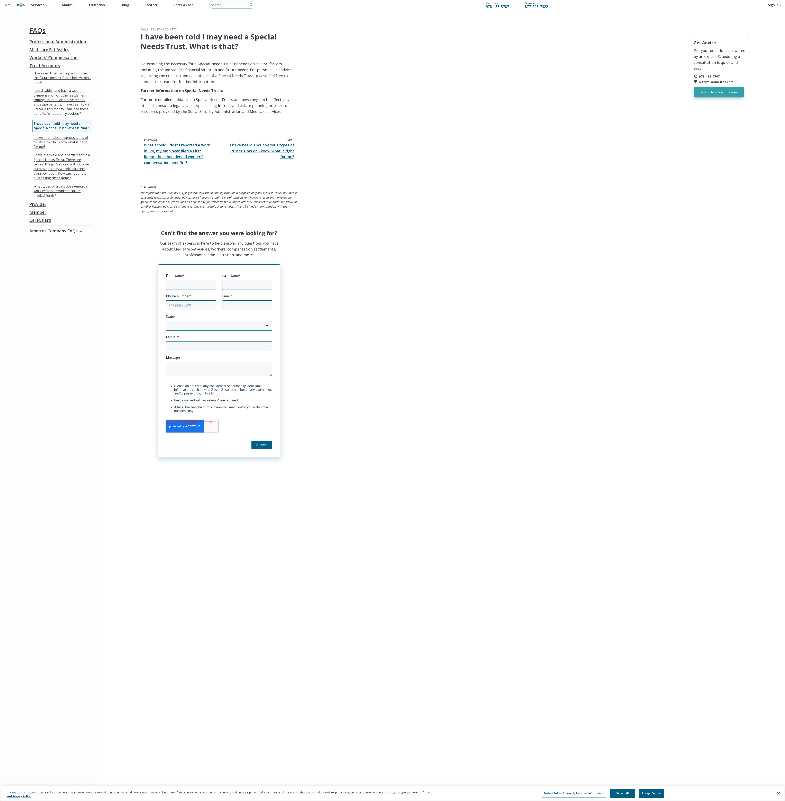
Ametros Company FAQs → (56, 230)
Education (97, 5)
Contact (151, 5)
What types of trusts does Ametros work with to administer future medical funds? (60, 191)
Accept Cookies (652, 793)
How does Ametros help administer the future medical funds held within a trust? (62, 77)
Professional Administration (57, 41)
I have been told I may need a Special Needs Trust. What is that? (61, 125)
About (67, 5)
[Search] (251, 5)
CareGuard (40, 220)
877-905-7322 (536, 6)
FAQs (37, 30)
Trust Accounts (44, 65)
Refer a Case (183, 5)
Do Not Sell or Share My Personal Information (574, 793)
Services (37, 5)
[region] (392, 793)
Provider (37, 204)
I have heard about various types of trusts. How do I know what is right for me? (61, 142)
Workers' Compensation (53, 57)
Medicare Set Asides (49, 49)
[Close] (778, 793)
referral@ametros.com (716, 81)
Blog (125, 5)
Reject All (622, 793)
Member (37, 212)
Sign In (773, 5)
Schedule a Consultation (719, 92)
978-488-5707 (497, 6)
